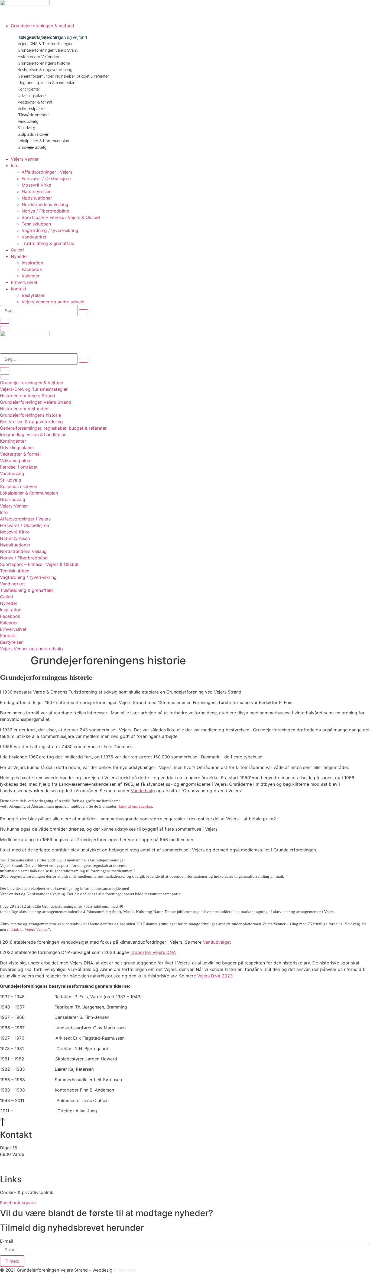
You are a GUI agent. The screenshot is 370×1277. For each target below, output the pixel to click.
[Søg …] (4, 321)
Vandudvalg (143, 790)
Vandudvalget (217, 942)
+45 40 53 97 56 (17, 1167)
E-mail (6, 1241)
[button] (190, 25)
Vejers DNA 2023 (215, 976)
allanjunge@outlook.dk (23, 1160)
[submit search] (83, 311)
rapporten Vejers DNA (153, 952)
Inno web (126, 1270)
